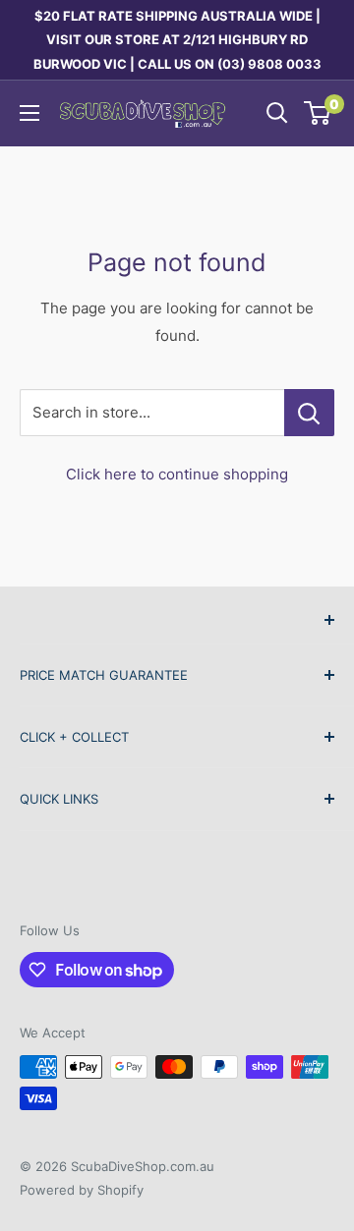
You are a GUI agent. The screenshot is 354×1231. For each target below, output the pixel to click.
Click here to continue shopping (177, 474)
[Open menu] (29, 113)
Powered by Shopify (82, 1190)
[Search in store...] (309, 412)
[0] (318, 113)
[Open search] (277, 113)
